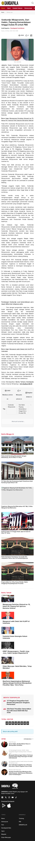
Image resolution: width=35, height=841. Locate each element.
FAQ (20, 821)
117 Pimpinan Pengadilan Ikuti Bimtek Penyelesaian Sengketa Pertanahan (18, 702)
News (2, 12)
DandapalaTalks (6, 828)
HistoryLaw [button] (28, 8)
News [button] (3, 8)
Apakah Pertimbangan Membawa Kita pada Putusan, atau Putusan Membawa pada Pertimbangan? (20, 773)
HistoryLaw (4, 821)
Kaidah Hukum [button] (17, 8)
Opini (3, 831)
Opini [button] (9, 8)
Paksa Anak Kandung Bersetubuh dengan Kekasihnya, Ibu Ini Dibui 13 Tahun (13, 456)
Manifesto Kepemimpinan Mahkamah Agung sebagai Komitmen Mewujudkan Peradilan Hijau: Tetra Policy (17, 683)
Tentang (21, 818)
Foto (2, 824)
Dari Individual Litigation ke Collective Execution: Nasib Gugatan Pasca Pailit (20, 765)
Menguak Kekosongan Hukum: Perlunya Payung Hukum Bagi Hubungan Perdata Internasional (21, 756)
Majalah (3, 834)
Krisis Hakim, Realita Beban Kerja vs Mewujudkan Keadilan (19, 744)
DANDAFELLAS (23, 824)
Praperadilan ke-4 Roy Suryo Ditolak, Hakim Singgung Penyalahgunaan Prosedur (14, 582)
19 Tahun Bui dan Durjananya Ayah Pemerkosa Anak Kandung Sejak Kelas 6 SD (17, 481)
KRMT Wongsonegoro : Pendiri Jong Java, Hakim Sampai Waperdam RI (16, 652)
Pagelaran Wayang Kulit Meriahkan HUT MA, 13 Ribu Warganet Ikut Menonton (17, 507)
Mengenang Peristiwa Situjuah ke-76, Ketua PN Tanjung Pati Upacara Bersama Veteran (16, 606)
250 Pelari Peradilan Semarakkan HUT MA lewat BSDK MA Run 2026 (19, 710)
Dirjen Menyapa (6, 837)
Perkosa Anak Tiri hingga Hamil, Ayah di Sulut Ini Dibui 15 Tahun (15, 532)
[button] (33, 3)
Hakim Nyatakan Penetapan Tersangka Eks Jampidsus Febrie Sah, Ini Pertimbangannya (14, 557)
